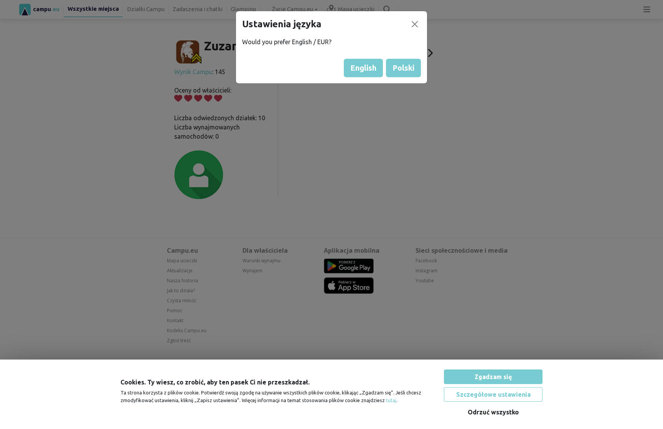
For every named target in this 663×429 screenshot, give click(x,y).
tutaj (391, 400)
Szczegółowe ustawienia (493, 394)
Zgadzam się (493, 376)
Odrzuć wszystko (493, 412)
